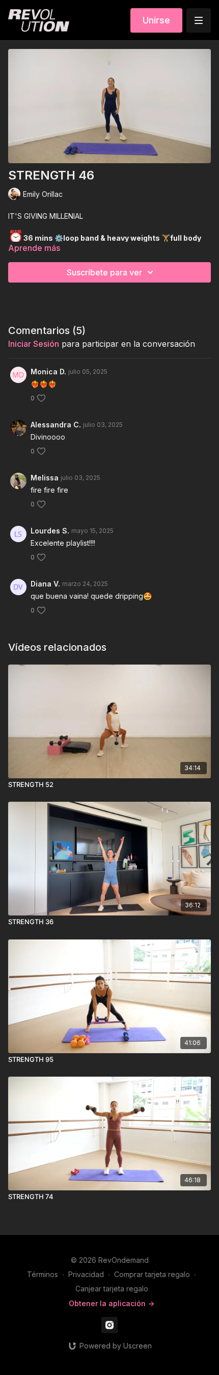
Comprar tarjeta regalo (152, 1274)
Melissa (45, 477)
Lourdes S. (50, 530)
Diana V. (45, 583)
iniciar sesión (33, 344)
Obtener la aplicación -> (111, 1303)
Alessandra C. (56, 424)
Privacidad (86, 1274)
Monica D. (48, 371)
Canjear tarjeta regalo (111, 1288)
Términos (42, 1274)
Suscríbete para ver (104, 272)
